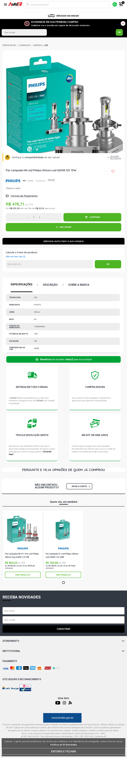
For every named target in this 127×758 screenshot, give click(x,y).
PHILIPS (13, 181)
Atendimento (10, 641)
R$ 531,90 (15, 208)
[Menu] (5, 4)
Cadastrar (63, 629)
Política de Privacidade (63, 744)
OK (119, 32)
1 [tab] (63, 583)
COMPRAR (94, 217)
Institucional (11, 651)
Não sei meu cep (14, 257)
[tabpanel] (63, 111)
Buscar (27, 4)
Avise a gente (79, 486)
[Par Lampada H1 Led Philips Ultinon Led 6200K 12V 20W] (63, 529)
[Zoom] (63, 111)
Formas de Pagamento (24, 195)
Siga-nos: (63, 698)
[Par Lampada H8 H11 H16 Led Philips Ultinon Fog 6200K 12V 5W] (23, 529)
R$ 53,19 (39, 208)
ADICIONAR (65, 227)
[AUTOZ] (9, 45)
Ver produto (22, 575)
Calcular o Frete (49, 264)
